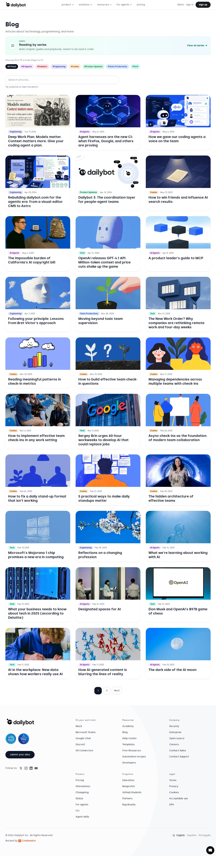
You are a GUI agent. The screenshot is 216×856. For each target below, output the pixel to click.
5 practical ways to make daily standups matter (104, 498)
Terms (172, 780)
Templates (128, 744)
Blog (125, 732)
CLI (77, 810)
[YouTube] (36, 768)
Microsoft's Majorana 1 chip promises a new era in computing (36, 555)
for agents (123, 4)
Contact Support (179, 756)
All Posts (11, 66)
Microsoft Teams (86, 732)
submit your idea (20, 754)
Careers (174, 744)
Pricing (80, 780)
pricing (141, 4)
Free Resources (131, 750)
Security (174, 726)
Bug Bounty (129, 804)
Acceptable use (178, 798)
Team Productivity (89, 313)
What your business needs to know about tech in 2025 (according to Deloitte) (37, 613)
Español (191, 835)
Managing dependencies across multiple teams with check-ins (175, 381)
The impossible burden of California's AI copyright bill (31, 260)
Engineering (15, 132)
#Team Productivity (117, 66)
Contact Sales (177, 750)
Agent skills (82, 816)
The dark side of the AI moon (172, 670)
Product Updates (88, 192)
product (66, 4)
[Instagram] (26, 768)
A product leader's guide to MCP (175, 258)
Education (128, 780)
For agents (82, 804)
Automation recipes (134, 756)
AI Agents (84, 132)
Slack (79, 726)
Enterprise (175, 732)
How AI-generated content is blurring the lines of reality (102, 672)
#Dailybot (42, 66)
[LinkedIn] (31, 768)
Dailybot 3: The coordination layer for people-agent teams (106, 199)
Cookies (174, 792)
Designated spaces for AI (99, 609)
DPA (171, 804)
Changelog (82, 792)
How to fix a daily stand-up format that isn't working (37, 498)
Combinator (29, 840)
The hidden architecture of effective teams (170, 498)
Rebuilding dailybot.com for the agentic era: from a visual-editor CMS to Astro (35, 201)
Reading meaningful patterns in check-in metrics (34, 381)
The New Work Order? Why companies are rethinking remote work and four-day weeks (176, 323)
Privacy (173, 786)
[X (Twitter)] (20, 768)
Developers (129, 762)
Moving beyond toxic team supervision (100, 321)
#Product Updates (93, 66)
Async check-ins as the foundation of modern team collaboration (177, 438)
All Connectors (84, 750)
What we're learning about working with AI (178, 555)
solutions (84, 4)
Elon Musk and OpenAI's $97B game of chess (177, 611)
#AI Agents (26, 66)
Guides (153, 192)
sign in (190, 4)
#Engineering (59, 66)
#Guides (75, 66)
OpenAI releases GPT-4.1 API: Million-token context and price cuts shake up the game (104, 262)
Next (117, 690)
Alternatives (83, 786)
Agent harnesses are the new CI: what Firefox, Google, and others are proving (105, 141)
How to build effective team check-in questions (108, 381)
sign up (203, 4)
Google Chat (83, 738)
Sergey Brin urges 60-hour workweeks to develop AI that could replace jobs (103, 440)
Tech (82, 253)
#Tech (135, 66)
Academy (128, 726)
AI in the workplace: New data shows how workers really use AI (35, 672)
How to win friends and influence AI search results (178, 199)
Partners (127, 798)
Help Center (129, 738)
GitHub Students (131, 792)
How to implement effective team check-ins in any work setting (36, 438)
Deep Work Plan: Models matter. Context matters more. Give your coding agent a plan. (36, 141)
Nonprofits (128, 786)
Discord (80, 744)
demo (180, 4)
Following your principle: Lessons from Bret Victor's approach (36, 321)
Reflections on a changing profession (100, 555)
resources (103, 4)
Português (205, 835)
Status (79, 798)
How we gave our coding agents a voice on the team (177, 139)
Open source (176, 738)
